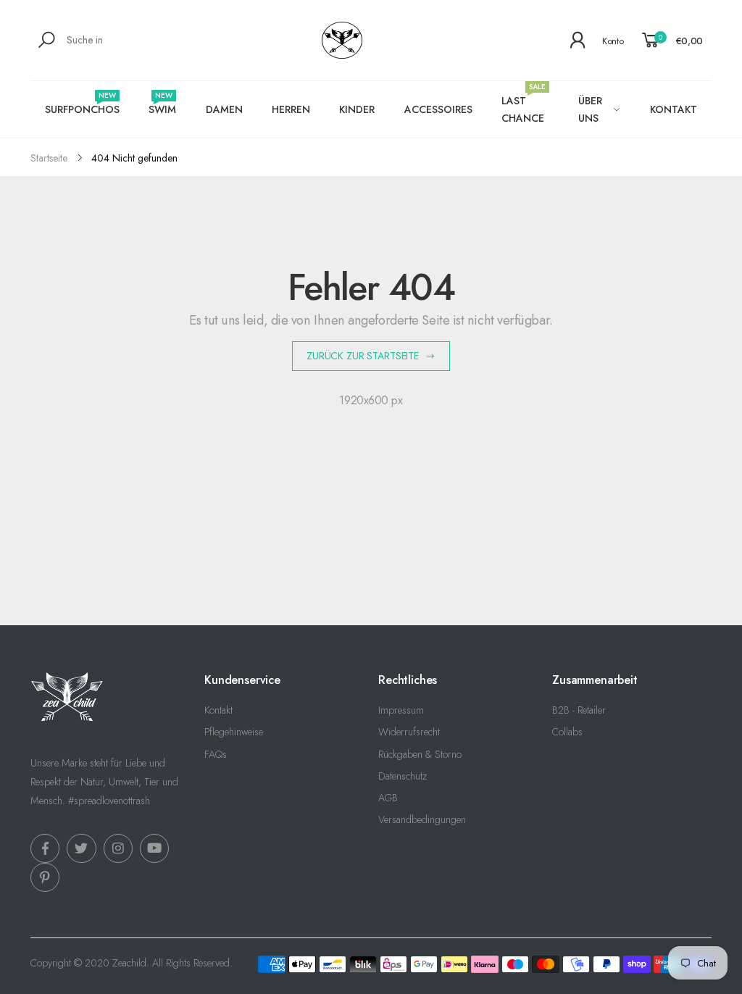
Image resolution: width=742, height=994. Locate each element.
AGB (388, 797)
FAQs (215, 754)
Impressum (401, 710)
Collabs (567, 731)
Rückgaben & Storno (420, 754)
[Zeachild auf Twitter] (81, 848)
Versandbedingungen (422, 819)
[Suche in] (48, 39)
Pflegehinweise (233, 731)
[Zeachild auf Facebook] (44, 848)
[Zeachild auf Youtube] (154, 848)
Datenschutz (402, 776)
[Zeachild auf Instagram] (118, 848)
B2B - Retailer (579, 710)
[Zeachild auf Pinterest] (44, 877)
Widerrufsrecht (409, 731)
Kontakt (218, 710)
